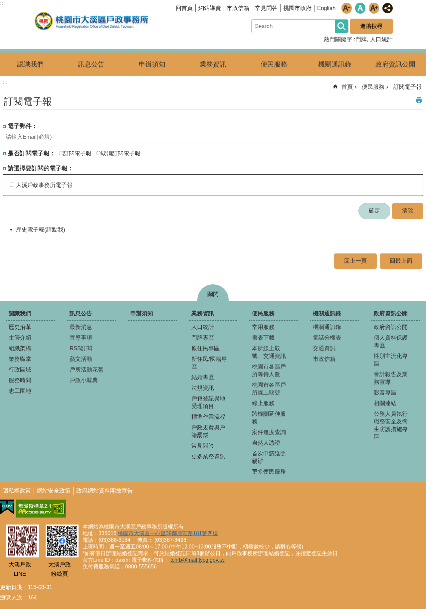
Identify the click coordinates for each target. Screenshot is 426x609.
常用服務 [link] (263, 327)
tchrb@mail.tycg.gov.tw (197, 560)
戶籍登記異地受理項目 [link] (208, 402)
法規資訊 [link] (202, 388)
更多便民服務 (269, 472)
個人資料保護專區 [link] (391, 342)
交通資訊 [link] (324, 348)
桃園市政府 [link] (297, 8)
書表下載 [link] (263, 338)
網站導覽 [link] (209, 8)
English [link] (326, 8)
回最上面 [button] (401, 261)
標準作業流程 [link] (208, 417)
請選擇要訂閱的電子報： (41, 168)
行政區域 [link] (20, 370)
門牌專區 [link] (202, 338)
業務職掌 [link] (20, 359)
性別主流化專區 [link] (391, 360)
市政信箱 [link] (238, 8)
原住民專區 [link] (205, 348)
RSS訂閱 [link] (81, 348)
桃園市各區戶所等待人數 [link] (269, 371)
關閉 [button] (213, 294)
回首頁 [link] (184, 8)
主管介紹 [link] (20, 338)
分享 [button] (387, 8)
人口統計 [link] (381, 39)
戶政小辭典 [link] (84, 380)
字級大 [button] (374, 8)
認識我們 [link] (30, 64)
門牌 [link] (361, 39)
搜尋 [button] (341, 26)
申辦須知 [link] (152, 64)
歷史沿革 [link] (20, 327)
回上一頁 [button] (355, 261)
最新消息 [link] (81, 327)
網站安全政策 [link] (54, 491)
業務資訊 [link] (213, 64)
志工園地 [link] (20, 391)
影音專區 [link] (385, 392)
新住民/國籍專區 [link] (209, 363)
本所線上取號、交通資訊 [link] (269, 352)
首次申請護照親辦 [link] (269, 457)
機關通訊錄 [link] (334, 64)
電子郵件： (23, 125)
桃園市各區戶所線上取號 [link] (269, 389)
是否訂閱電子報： (32, 153)
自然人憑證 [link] (266, 443)
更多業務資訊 (208, 456)
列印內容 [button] (419, 100)
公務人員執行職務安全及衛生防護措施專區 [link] (391, 425)
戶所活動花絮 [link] (87, 370)
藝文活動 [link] (81, 359)
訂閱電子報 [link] (407, 87)
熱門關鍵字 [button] (338, 39)
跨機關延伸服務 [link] (269, 418)
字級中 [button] (360, 8)
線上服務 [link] (263, 403)
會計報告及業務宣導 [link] (391, 378)
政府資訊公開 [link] (395, 64)
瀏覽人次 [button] (11, 597)
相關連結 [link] (385, 403)
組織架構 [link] (20, 348)
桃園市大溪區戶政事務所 (91, 21)
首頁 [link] (347, 87)
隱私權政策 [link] (17, 491)
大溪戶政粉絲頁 (59, 569)
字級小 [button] (346, 8)
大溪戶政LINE (20, 569)
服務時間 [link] (20, 380)
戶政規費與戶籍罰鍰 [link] (208, 431)
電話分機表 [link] (327, 338)
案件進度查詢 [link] (269, 432)
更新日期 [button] (11, 587)
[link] (7, 507)
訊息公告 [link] (91, 64)
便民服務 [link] (274, 64)
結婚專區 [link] (202, 377)
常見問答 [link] (266, 8)
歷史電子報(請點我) (40, 230)
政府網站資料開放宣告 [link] (104, 491)
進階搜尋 (371, 26)
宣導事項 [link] (81, 338)
